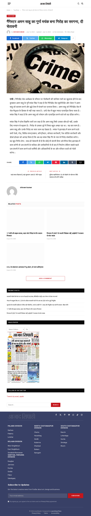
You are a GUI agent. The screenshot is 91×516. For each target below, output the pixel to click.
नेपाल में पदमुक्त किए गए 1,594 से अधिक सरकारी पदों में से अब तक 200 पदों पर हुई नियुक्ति (31, 301)
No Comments (59, 32)
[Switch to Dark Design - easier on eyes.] (78, 4)
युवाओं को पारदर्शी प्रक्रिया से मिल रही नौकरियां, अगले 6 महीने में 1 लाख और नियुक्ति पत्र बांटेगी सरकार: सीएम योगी (37, 305)
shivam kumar (18, 32)
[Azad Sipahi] (45, 3)
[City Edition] (23, 357)
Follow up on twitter (17, 390)
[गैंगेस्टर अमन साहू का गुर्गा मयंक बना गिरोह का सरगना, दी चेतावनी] (45, 68)
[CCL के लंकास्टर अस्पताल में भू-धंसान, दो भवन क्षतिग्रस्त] (25, 253)
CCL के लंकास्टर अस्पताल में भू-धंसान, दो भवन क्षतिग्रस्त (25, 267)
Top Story (11, 16)
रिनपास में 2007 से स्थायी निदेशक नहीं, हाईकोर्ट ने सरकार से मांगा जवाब (65, 234)
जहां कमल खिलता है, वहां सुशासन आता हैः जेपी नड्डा (26, 175)
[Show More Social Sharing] (73, 38)
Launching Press (56, 511)
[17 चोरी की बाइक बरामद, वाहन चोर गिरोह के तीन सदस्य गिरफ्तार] (25, 219)
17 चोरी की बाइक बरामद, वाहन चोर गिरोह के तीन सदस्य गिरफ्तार (24, 234)
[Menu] (9, 3)
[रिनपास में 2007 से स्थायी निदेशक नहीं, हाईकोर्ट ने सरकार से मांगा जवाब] (65, 219)
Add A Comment (45, 278)
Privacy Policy (45, 501)
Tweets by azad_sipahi (15, 396)
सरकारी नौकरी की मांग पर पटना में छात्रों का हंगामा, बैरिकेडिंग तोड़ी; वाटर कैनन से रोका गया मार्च (32, 296)
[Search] (82, 3)
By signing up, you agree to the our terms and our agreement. (33, 501)
